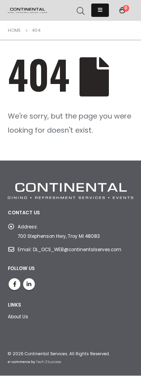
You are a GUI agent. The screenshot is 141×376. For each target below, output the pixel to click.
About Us (18, 317)
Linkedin (29, 284)
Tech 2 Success (48, 362)
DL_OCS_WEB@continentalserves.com (77, 249)
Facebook (14, 284)
